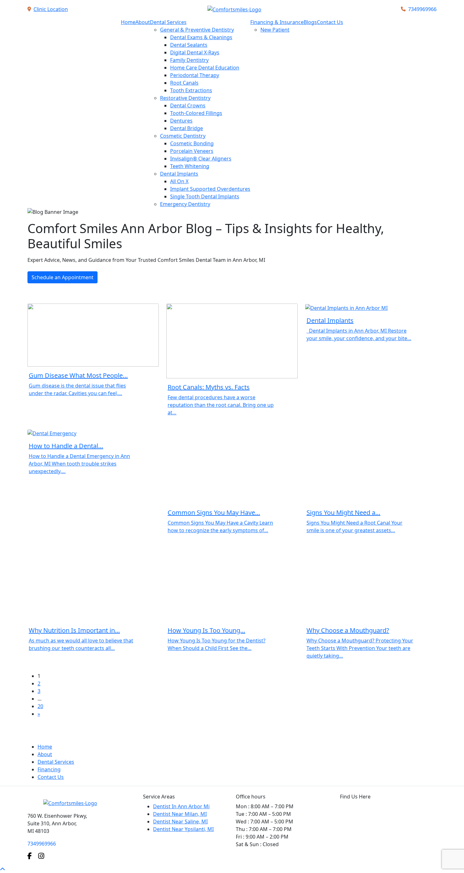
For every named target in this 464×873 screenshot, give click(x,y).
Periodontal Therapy (194, 75)
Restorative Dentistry (185, 97)
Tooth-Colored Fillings (196, 113)
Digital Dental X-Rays (194, 52)
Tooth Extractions (191, 90)
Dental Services (168, 22)
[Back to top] (2, 869)
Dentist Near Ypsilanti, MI (183, 829)
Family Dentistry (189, 60)
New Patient (274, 29)
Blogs (310, 22)
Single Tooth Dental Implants (204, 196)
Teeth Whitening (189, 166)
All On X (179, 181)
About (142, 22)
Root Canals (184, 82)
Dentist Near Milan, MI (180, 813)
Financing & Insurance (277, 22)
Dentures (181, 120)
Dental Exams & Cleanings (201, 37)
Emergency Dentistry (185, 204)
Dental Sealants (188, 44)
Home (128, 22)
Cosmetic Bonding (192, 143)
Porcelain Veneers (191, 151)
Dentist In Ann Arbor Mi (181, 806)
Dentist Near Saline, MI (180, 821)
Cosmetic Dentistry (182, 135)
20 (40, 706)
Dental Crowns (187, 105)
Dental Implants (179, 173)
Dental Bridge (186, 128)
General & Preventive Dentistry (197, 29)
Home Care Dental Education (204, 67)
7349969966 (422, 9)
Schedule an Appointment (62, 277)
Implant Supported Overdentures (210, 188)
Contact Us (330, 22)
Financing (49, 769)
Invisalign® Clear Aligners (200, 158)
